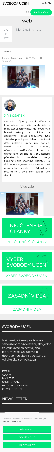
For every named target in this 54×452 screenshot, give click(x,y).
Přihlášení (42, 12)
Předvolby (27, 445)
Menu (48, 3)
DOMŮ (6, 371)
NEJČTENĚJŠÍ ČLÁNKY (27, 242)
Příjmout (27, 429)
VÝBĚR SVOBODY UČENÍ (27, 276)
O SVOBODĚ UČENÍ (13, 389)
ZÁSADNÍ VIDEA (27, 309)
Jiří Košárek (16, 58)
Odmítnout (27, 437)
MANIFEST (8, 378)
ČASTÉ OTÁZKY (11, 382)
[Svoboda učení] (18, 3)
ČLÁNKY (6, 374)
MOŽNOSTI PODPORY (15, 385)
